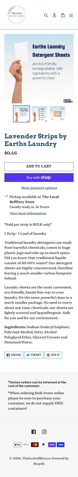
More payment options (39, 187)
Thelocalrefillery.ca (36, 458)
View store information (28, 213)
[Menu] (71, 14)
